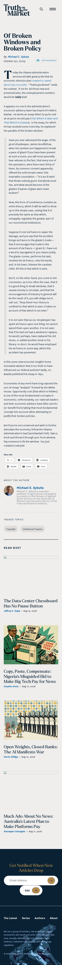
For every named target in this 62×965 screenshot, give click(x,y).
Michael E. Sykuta (18, 56)
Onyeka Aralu (11, 686)
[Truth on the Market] (16, 10)
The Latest (10, 918)
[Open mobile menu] (52, 8)
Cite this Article (49, 60)
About (54, 918)
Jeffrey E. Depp (12, 610)
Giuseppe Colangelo (14, 831)
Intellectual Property (32, 529)
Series (26, 918)
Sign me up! (51, 880)
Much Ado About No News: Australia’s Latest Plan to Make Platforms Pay (28, 821)
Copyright (10, 529)
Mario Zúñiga (11, 756)
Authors (40, 918)
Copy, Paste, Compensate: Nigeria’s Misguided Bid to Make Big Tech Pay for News (30, 676)
